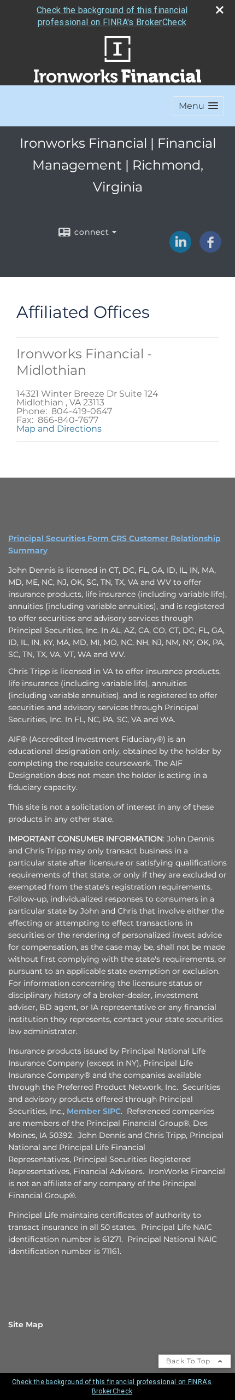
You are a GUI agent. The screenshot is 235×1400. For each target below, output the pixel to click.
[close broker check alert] (219, 9)
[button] (198, 105)
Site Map (25, 1324)
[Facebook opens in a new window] (210, 248)
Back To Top (189, 1361)
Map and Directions (59, 428)
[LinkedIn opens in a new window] (180, 248)
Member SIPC (94, 1111)
